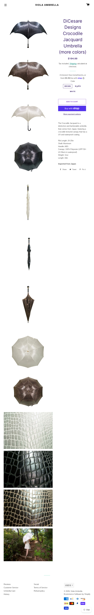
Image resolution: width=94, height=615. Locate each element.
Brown (68, 86)
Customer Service (11, 588)
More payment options (72, 114)
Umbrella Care (9, 591)
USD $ (68, 585)
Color (73, 81)
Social (36, 584)
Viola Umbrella (47, 4)
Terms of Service (40, 588)
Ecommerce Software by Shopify (77, 594)
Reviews (7, 584)
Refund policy (39, 591)
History (6, 594)
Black (78, 86)
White (73, 91)
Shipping (73, 64)
